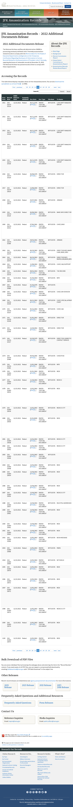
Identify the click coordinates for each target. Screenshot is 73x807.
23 (40, 87)
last (59, 87)
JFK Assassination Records (29, 24)
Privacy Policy (29, 799)
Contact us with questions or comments (13, 745)
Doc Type (42, 99)
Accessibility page (47, 736)
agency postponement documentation (43, 681)
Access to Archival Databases (7, 770)
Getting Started (42, 757)
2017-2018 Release (63, 686)
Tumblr (36, 792)
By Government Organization (6, 762)
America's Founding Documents (65, 12)
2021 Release (45, 685)
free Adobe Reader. (23, 735)
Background (57, 54)
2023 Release (28, 685)
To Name (60, 99)
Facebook (27, 792)
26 (49, 87)
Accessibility (20, 799)
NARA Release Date (16, 97)
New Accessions (60, 759)
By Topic (4, 757)
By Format (5, 759)
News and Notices (60, 757)
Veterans (22, 767)
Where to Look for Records (43, 769)
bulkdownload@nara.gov (16, 669)
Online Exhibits (6, 777)
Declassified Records (44, 766)
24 (43, 87)
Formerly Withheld (25, 98)
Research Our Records (7, 12)
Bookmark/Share (57, 3)
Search (68, 6)
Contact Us (67, 3)
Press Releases (46, 703)
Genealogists (24, 757)
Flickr (45, 792)
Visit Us (51, 13)
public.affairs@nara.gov (51, 721)
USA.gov (60, 799)
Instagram (33, 792)
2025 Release (8, 686)
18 (27, 87)
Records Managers (25, 765)
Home (4, 24)
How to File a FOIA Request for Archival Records (43, 778)
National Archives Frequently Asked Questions (43, 760)
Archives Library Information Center (7, 774)
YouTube (39, 792)
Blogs (42, 792)
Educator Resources (36, 12)
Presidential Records (8, 767)
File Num (51, 99)
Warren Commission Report (59, 57)
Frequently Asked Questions (17, 703)
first (14, 87)
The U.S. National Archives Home (18, 4)
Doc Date (33, 99)
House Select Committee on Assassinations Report (60, 62)
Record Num (9, 98)
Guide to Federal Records (45, 764)
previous (19, 87)
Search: (35, 91)
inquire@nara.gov (14, 721)
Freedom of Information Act (42, 799)
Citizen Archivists (45, 3)
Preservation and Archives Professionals (27, 762)
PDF (32, 104)
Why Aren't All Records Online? (44, 773)
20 (32, 87)
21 (35, 87)
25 (46, 87)
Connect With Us (36, 789)
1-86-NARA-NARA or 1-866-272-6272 (36, 804)
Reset (68, 91)
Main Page (56, 51)
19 (29, 87)
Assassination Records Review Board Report (60, 67)
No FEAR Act (54, 799)
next (55, 87)
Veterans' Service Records (22, 12)
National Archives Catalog (9, 765)
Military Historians (25, 759)
